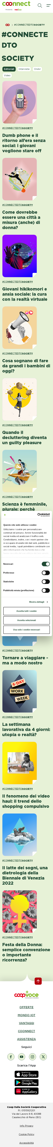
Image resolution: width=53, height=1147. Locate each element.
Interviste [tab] (24, 69)
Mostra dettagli (36, 602)
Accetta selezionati (26, 620)
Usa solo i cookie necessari (26, 629)
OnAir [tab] (37, 69)
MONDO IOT (26, 1015)
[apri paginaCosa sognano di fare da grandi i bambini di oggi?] (26, 327)
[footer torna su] (38, 981)
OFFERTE (26, 1007)
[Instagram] (32, 1056)
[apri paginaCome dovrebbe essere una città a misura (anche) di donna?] (26, 179)
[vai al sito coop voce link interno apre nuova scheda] (26, 994)
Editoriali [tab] (9, 69)
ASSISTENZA (26, 1039)
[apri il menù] (48, 5)
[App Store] (26, 1074)
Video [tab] (7, 75)
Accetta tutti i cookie (26, 611)
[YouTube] (21, 1056)
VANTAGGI (26, 1023)
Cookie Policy (26, 1134)
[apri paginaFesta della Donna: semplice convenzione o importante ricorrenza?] (26, 911)
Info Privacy (26, 1126)
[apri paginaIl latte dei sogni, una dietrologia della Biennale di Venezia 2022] (26, 834)
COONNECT (26, 1031)
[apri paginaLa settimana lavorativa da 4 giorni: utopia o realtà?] (26, 691)
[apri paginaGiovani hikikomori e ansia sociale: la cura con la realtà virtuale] (26, 256)
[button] (16, 3)
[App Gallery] (26, 1091)
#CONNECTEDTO (17, 128)
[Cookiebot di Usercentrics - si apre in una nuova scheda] (38, 515)
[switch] (46, 573)
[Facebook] (10, 1056)
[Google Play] (26, 1082)
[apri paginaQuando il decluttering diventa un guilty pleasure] (26, 399)
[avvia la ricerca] (39, 5)
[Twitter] (43, 1056)
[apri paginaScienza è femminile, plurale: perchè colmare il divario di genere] (26, 471)
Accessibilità (26, 1143)
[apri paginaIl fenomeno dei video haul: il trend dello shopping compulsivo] (26, 763)
